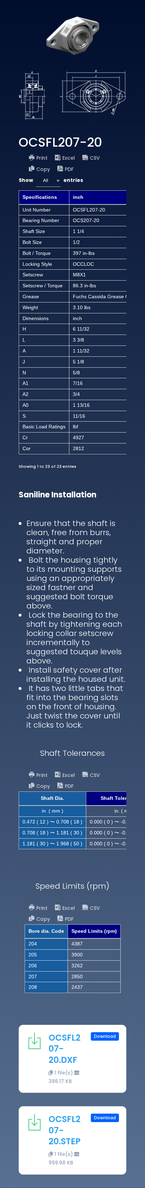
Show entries (51, 180)
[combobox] (48, 180)
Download (105, 1036)
